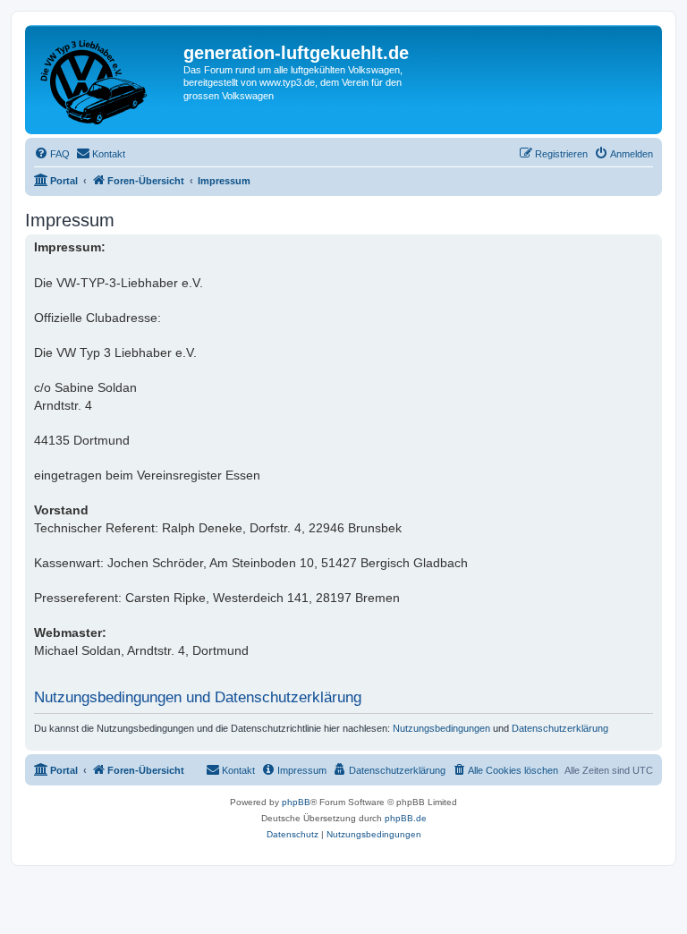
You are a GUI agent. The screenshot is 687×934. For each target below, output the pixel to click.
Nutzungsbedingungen (441, 728)
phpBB (296, 802)
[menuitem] (52, 154)
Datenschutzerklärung (560, 728)
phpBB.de (406, 818)
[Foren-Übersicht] (106, 80)
